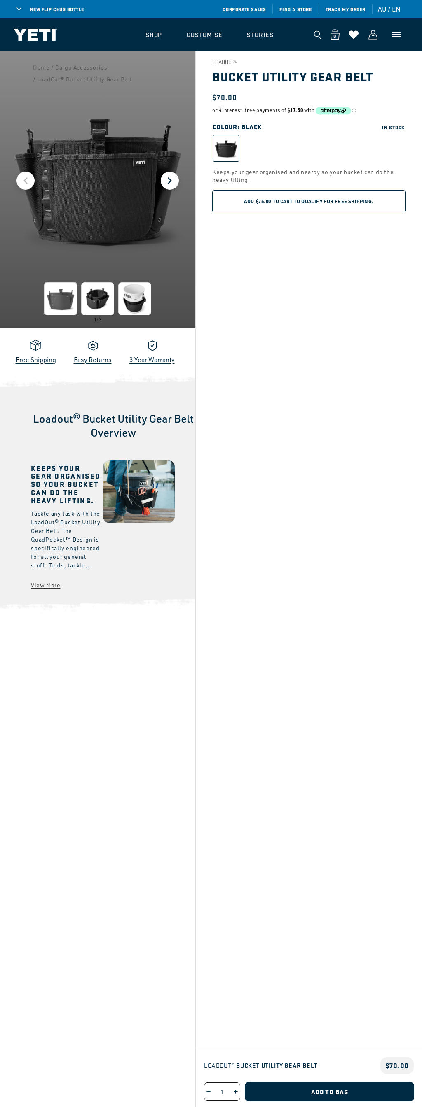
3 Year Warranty (152, 360)
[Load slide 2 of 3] (97, 298)
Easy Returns (93, 360)
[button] (153, 34)
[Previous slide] (25, 181)
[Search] (317, 34)
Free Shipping (36, 360)
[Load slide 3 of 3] (134, 298)
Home (41, 67)
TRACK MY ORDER (346, 9)
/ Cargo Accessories (79, 67)
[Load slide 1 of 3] (60, 298)
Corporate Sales (244, 9)
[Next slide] (170, 181)
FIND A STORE (295, 9)
